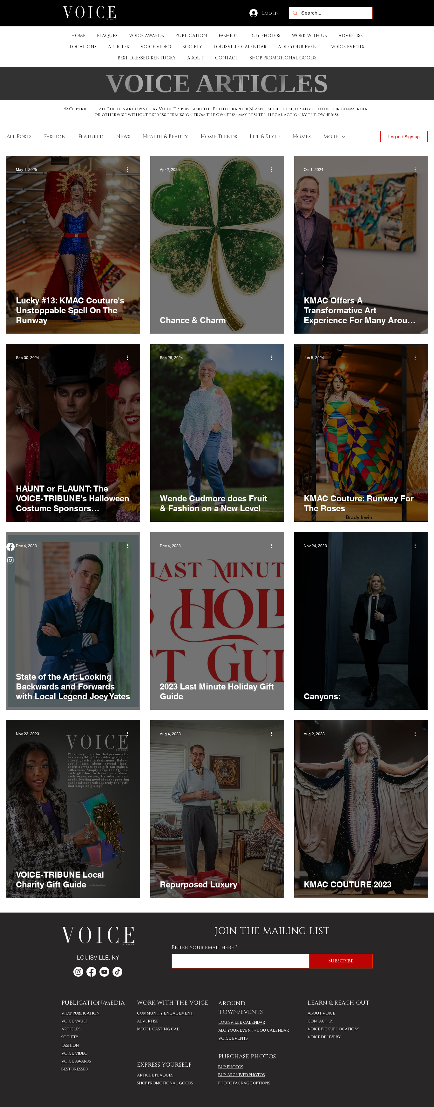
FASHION (70, 1045)
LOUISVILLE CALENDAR (241, 1022)
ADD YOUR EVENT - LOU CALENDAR (253, 1030)
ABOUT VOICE (321, 1013)
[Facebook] (10, 547)
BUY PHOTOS (230, 1067)
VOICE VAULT (74, 1021)
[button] (191, 35)
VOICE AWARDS (76, 1061)
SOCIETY (69, 1037)
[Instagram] (10, 560)
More (330, 136)
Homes (302, 136)
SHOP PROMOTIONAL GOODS (165, 1083)
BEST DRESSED (74, 1069)
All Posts (18, 136)
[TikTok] (117, 972)
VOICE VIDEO (74, 1053)
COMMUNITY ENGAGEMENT (165, 1013)
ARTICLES (70, 1029)
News (123, 136)
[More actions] (129, 169)
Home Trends (219, 136)
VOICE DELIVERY (324, 1037)
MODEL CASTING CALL (159, 1029)
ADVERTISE (148, 1021)
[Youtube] (104, 972)
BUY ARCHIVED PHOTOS (241, 1074)
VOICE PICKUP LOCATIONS (333, 1029)
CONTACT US (320, 1021)
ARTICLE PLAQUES (155, 1075)
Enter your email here (203, 947)
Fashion (55, 136)
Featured (91, 136)
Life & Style (265, 136)
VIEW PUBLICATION (80, 1013)
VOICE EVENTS (233, 1038)
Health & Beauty (165, 136)
